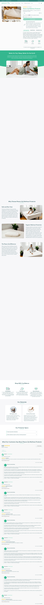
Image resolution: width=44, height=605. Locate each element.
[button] (40, 462)
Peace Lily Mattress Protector (5, 460)
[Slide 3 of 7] (10, 21)
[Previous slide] (3, 13)
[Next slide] (20, 13)
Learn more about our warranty (23, 394)
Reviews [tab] (3, 450)
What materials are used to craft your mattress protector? (16, 434)
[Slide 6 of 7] (20, 21)
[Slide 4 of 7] (14, 21)
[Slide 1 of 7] (3, 21)
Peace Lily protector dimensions (12, 431)
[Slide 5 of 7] (17, 21)
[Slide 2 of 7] (7, 21)
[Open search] (39, 3)
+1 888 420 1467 (39, 0)
